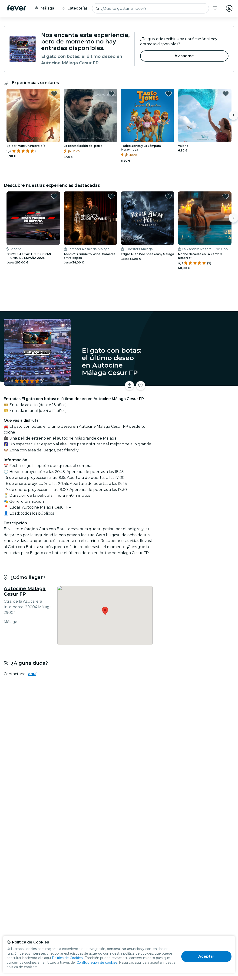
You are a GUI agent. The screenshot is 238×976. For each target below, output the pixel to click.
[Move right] (233, 115)
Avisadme (184, 56)
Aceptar (206, 956)
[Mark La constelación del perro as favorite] (111, 94)
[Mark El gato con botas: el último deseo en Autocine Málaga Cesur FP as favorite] (140, 385)
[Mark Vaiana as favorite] (226, 94)
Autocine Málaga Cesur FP (25, 591)
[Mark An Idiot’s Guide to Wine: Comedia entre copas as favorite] (111, 196)
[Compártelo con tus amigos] (129, 385)
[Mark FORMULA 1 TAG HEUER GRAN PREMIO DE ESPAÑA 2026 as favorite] (54, 196)
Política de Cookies (67, 958)
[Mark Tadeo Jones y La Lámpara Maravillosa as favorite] (168, 94)
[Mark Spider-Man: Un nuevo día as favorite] (54, 94)
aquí (32, 674)
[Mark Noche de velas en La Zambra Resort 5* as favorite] (226, 196)
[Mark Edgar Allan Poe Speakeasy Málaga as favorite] (168, 196)
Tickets (196, 387)
